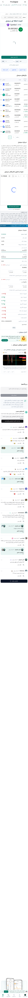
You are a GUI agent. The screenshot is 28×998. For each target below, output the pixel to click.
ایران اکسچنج (8, 99)
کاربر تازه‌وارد (21, 427)
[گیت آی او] (3, 126)
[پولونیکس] (3, 132)
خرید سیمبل (13, 57)
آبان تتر (7, 83)
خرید (20, 17)
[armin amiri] (26, 438)
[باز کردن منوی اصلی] (25, 2)
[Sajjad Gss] (26, 489)
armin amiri (21, 438)
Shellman (22, 571)
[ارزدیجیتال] (14, 1)
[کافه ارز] (3, 116)
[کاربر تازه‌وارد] (26, 427)
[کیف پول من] (3, 89)
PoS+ (14, 327)
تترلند (6, 94)
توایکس (7, 120)
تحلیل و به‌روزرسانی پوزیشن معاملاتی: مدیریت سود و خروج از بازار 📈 (14, 350)
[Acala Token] (12, 538)
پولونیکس (7, 131)
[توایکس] (3, 121)
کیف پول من (8, 89)
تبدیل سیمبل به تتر (14, 65)
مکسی (7, 104)
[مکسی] (3, 105)
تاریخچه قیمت (10, 17)
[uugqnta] (26, 458)
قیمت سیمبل (24, 234)
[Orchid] (11, 560)
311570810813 (21, 513)
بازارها (16, 17)
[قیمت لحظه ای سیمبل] (8, 24)
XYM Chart (10, 209)
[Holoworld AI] (11, 427)
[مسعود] (26, 500)
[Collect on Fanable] (11, 438)
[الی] (26, 469)
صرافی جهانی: (7, 5)
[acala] (7, 549)
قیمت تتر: (19, 5)
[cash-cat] (10, 448)
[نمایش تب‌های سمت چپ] (3, 17)
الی (23, 469)
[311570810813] (26, 512)
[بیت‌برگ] (3, 110)
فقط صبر (22, 538)
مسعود (19, 448)
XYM (3, 61)
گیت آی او (7, 126)
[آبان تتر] (3, 84)
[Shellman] (26, 571)
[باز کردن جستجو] (3, 2)
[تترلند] (3, 95)
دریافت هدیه (4, 340)
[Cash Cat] (15, 469)
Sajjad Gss (21, 489)
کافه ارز (7, 115)
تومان (17, 61)
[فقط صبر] (26, 538)
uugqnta (22, 458)
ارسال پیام (14, 395)
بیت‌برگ (7, 110)
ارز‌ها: (26, 5)
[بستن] (2, 991)
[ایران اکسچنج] (3, 100)
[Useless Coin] (11, 489)
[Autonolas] (13, 458)
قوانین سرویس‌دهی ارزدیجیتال (18, 223)
